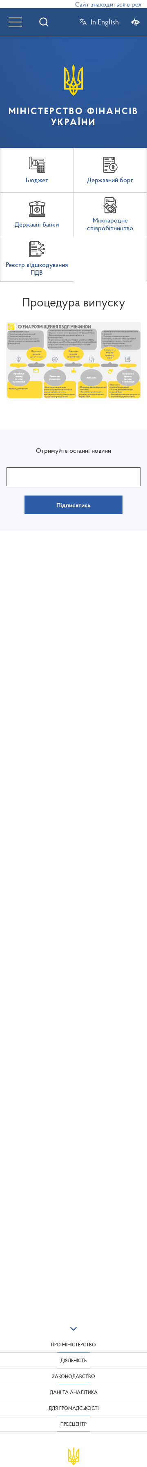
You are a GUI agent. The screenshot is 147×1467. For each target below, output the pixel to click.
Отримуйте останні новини (73, 450)
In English (105, 22)
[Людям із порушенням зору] (135, 21)
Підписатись (73, 505)
